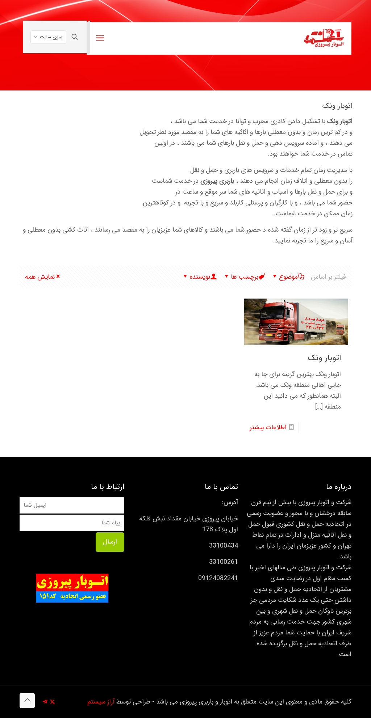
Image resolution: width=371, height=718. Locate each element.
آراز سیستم (100, 702)
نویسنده (199, 277)
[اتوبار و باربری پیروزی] (324, 38)
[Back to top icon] (27, 700)
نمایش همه (40, 277)
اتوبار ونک (324, 358)
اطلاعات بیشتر (268, 427)
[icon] (44, 702)
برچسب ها (244, 277)
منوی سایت (51, 37)
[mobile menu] (100, 38)
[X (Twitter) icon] (52, 702)
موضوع (288, 277)
